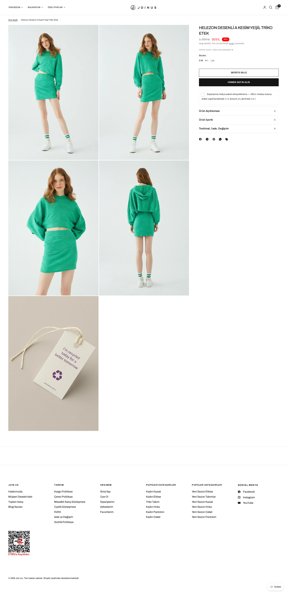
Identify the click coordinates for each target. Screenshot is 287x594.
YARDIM (59, 485)
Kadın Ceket (153, 517)
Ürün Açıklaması (209, 111)
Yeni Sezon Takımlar (204, 496)
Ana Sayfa (13, 20)
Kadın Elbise (153, 496)
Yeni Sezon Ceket (202, 512)
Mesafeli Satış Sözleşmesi (69, 501)
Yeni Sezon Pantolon (204, 517)
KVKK (57, 512)
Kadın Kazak (153, 491)
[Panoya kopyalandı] (227, 139)
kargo (231, 43)
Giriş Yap (105, 491)
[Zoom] (91, 32)
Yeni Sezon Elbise (202, 491)
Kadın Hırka (153, 506)
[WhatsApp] (221, 139)
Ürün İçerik (206, 119)
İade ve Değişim (63, 517)
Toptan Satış (15, 501)
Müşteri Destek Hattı (20, 496)
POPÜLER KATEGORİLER (161, 485)
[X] (208, 139)
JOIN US (13, 485)
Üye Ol (104, 496)
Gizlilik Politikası (64, 522)
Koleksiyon (34, 7)
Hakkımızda (15, 491)
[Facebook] (201, 139)
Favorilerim (107, 512)
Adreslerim (106, 506)
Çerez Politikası (63, 496)
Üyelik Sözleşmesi (65, 506)
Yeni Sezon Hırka (202, 506)
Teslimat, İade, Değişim (214, 128)
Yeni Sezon (14, 7)
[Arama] (270, 7)
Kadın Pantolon (155, 512)
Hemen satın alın (239, 82)
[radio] (201, 61)
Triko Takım (152, 501)
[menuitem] (16, 7)
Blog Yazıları (15, 506)
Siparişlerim (107, 501)
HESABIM (106, 485)
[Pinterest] (215, 139)
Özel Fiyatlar (55, 7)
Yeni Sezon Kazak (202, 501)
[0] (276, 7)
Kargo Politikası (63, 491)
